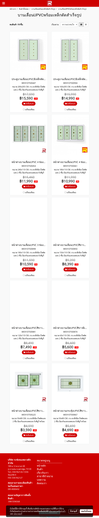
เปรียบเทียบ (29, 109)
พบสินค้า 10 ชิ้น (16, 24)
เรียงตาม (55, 24)
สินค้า (40, 469)
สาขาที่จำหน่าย (45, 476)
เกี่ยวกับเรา (42, 472)
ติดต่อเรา (41, 483)
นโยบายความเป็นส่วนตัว (57, 511)
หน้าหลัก (41, 465)
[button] (96, 3)
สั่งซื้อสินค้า (29, 103)
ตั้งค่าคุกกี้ (73, 511)
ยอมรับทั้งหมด (86, 511)
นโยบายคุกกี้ (18, 514)
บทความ (41, 479)
